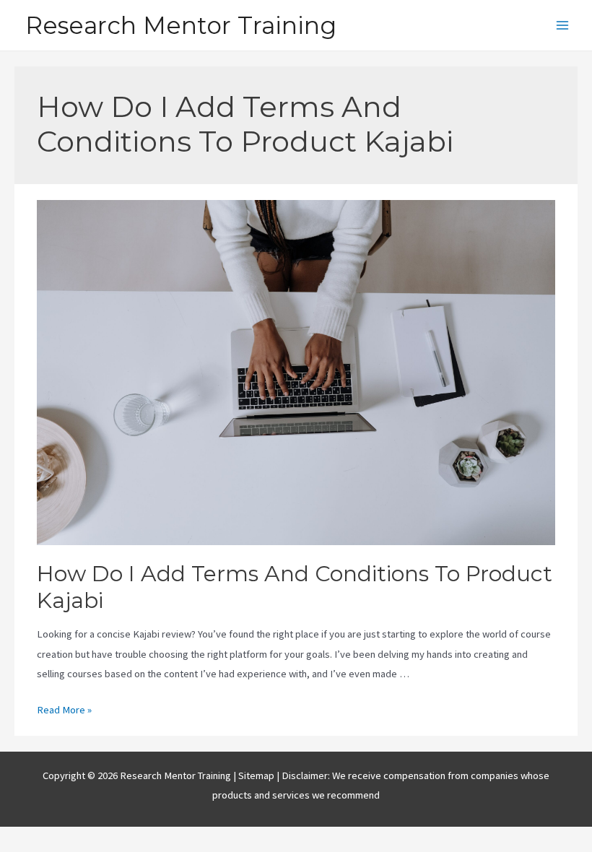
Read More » (64, 709)
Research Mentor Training (180, 25)
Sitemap (257, 775)
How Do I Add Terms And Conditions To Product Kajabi (294, 587)
